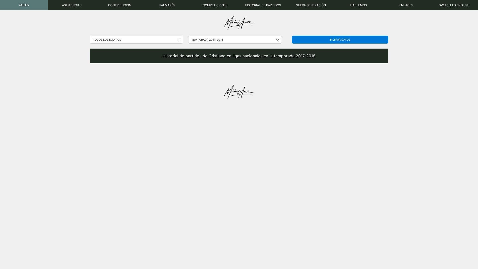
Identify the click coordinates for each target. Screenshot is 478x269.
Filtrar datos (340, 39)
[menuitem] (24, 5)
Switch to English (454, 5)
